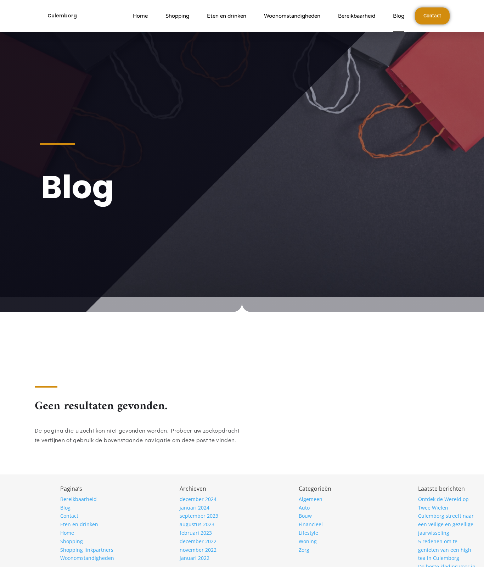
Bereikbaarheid (356, 16)
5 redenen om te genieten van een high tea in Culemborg (444, 550)
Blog (398, 16)
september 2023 (199, 515)
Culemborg (62, 15)
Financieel (311, 524)
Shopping (177, 16)
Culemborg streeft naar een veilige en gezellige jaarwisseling (446, 524)
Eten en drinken (226, 16)
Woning (308, 541)
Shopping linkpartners (86, 549)
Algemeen (310, 499)
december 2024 (198, 499)
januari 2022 (194, 558)
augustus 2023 (197, 524)
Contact (69, 515)
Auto (304, 507)
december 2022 (198, 541)
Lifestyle (308, 532)
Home (140, 16)
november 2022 (198, 549)
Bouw (305, 515)
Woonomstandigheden (292, 16)
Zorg (304, 549)
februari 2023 (196, 532)
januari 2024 (194, 507)
